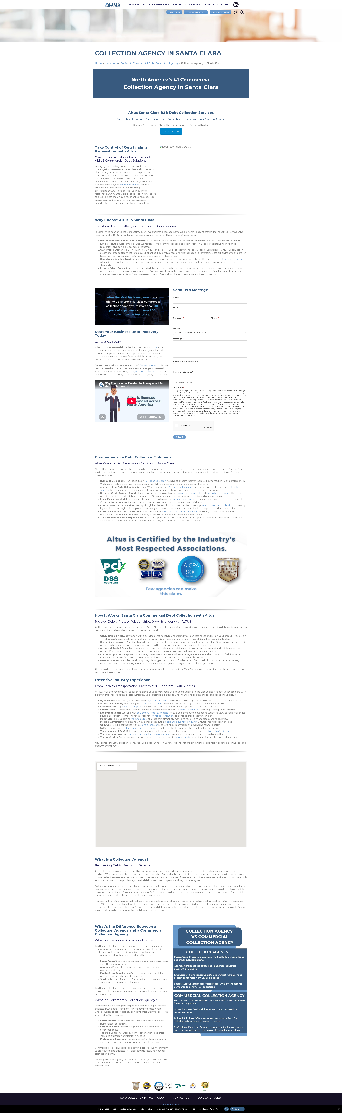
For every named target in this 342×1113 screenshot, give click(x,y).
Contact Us (220, 4)
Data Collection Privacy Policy (142, 1097)
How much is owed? (183, 372)
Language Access (210, 1097)
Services (134, 4)
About (177, 4)
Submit (179, 437)
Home (113, 4)
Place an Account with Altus (196, 12)
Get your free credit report (220, 12)
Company (178, 318)
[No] (338, 1109)
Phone (215, 318)
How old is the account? (185, 361)
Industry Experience (156, 4)
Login (207, 4)
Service (177, 328)
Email (176, 307)
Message (178, 338)
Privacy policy (237, 1109)
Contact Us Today (171, 131)
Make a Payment (174, 12)
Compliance (192, 4)
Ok (226, 1109)
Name (176, 297)
